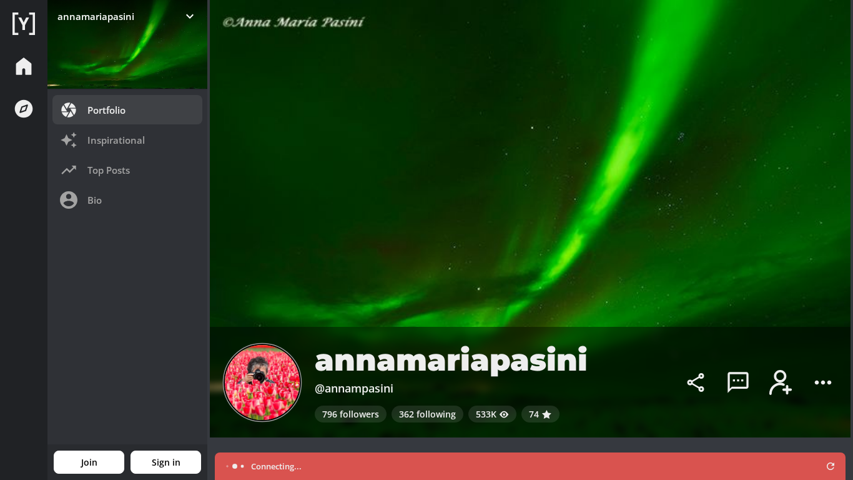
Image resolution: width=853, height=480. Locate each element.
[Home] (23, 23)
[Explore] (23, 109)
